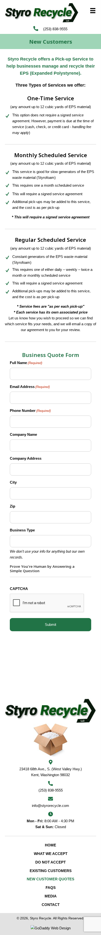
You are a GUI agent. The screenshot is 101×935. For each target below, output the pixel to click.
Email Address (30, 387)
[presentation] (47, 603)
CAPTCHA (19, 589)
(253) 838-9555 (55, 29)
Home (50, 845)
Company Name (23, 434)
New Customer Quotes (50, 879)
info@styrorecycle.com (50, 805)
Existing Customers (51, 871)
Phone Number (30, 410)
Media (51, 896)
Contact (51, 905)
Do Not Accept (50, 862)
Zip (12, 506)
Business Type (22, 530)
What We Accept (50, 854)
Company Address (25, 458)
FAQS (51, 887)
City (13, 482)
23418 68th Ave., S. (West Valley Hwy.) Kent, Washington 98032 (50, 772)
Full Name (26, 363)
